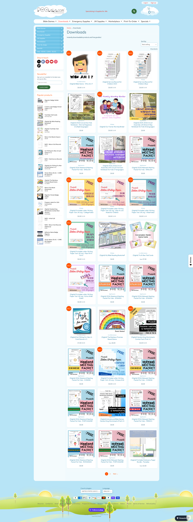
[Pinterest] (47, 61)
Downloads (64, 21)
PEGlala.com (96, 514)
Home (69, 28)
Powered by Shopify (96, 516)
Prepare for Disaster (89, 504)
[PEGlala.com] (50, 11)
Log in (146, 3)
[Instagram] (56, 61)
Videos (122, 504)
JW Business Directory (72, 504)
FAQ (62, 504)
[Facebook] (43, 61)
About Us (40, 504)
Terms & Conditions (111, 504)
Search (129, 504)
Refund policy (151, 504)
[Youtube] (51, 61)
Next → (115, 474)
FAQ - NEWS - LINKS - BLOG (50, 52)
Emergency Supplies (82, 21)
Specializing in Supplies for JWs (96, 11)
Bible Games (50, 21)
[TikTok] (39, 66)
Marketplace (115, 21)
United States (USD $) (90, 491)
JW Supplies (100, 21)
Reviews (100, 504)
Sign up (153, 3)
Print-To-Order (132, 21)
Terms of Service (138, 504)
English (107, 491)
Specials (146, 21)
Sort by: (143, 41)
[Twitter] (39, 61)
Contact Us (49, 504)
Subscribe (44, 87)
